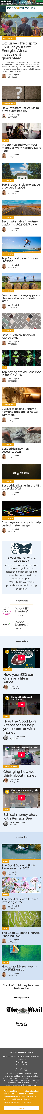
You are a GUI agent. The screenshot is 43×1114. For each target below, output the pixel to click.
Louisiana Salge (14, 115)
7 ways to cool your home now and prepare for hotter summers (20, 411)
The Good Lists (8, 180)
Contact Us (21, 1060)
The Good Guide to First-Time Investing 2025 (18, 867)
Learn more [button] (26, 1102)
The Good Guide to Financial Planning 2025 (21, 934)
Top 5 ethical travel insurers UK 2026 (20, 260)
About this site (21, 1064)
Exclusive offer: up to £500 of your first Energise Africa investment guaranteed (19, 50)
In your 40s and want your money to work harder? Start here (21, 147)
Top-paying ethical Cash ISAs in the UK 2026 (21, 373)
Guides (5, 140)
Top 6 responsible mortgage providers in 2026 (21, 186)
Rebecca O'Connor (17, 737)
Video (6, 716)
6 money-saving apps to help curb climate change (21, 524)
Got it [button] (21, 1108)
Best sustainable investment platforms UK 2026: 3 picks (21, 223)
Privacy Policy (21, 1062)
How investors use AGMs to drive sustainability (20, 109)
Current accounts (11, 766)
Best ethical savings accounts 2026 (15, 450)
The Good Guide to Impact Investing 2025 (20, 900)
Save (4, 368)
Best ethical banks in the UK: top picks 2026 (21, 487)
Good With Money (9, 38)
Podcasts (8, 669)
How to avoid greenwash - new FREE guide (19, 968)
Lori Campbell (13, 75)
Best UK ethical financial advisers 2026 (18, 336)
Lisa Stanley (14, 686)
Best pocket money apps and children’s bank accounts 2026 (21, 298)
